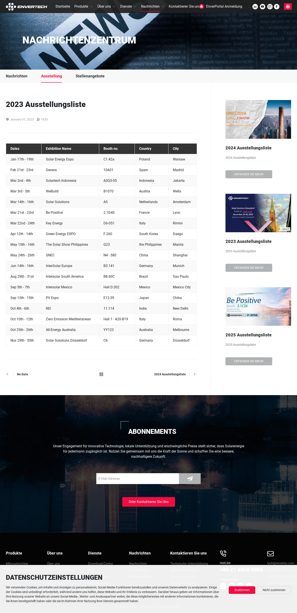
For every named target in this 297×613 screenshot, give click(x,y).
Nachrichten (150, 6)
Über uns (104, 6)
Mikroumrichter (17, 564)
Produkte (81, 6)
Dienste (126, 6)
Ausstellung (51, 76)
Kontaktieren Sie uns (184, 6)
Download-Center (100, 564)
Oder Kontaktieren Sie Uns (149, 502)
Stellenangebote (90, 76)
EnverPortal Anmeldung (224, 6)
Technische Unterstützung (189, 564)
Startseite (62, 6)
